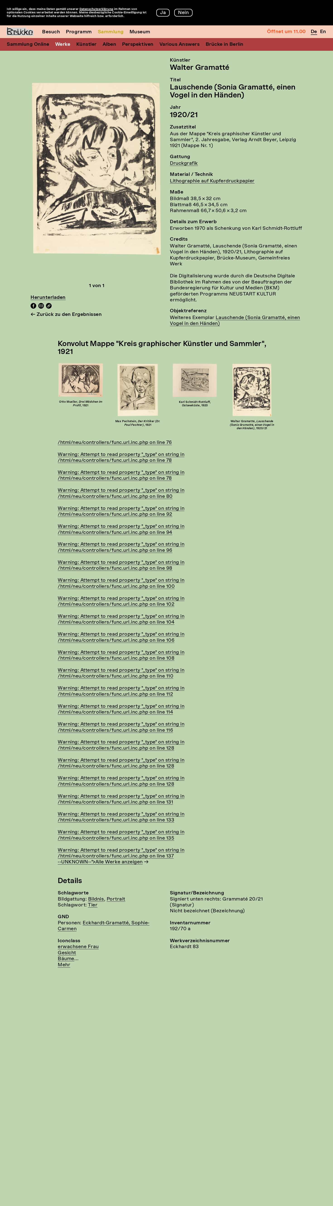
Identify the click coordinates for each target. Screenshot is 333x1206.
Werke (62, 44)
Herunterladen (48, 297)
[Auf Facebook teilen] (33, 307)
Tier (92, 905)
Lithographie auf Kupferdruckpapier (212, 181)
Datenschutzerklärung (96, 9)
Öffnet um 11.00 (286, 31)
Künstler (86, 44)
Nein (183, 12)
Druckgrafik (184, 163)
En (323, 31)
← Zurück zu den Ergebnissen (66, 314)
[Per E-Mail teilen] (41, 307)
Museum (140, 32)
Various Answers (179, 44)
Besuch (51, 32)
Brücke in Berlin (225, 44)
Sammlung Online (28, 44)
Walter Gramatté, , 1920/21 (252, 425)
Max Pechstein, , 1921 (137, 423)
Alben (109, 44)
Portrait (116, 899)
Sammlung (111, 32)
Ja (163, 12)
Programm (79, 32)
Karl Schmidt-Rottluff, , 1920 (195, 404)
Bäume (66, 959)
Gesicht (67, 953)
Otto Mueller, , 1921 (80, 404)
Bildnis (96, 899)
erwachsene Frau (78, 946)
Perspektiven (137, 44)
